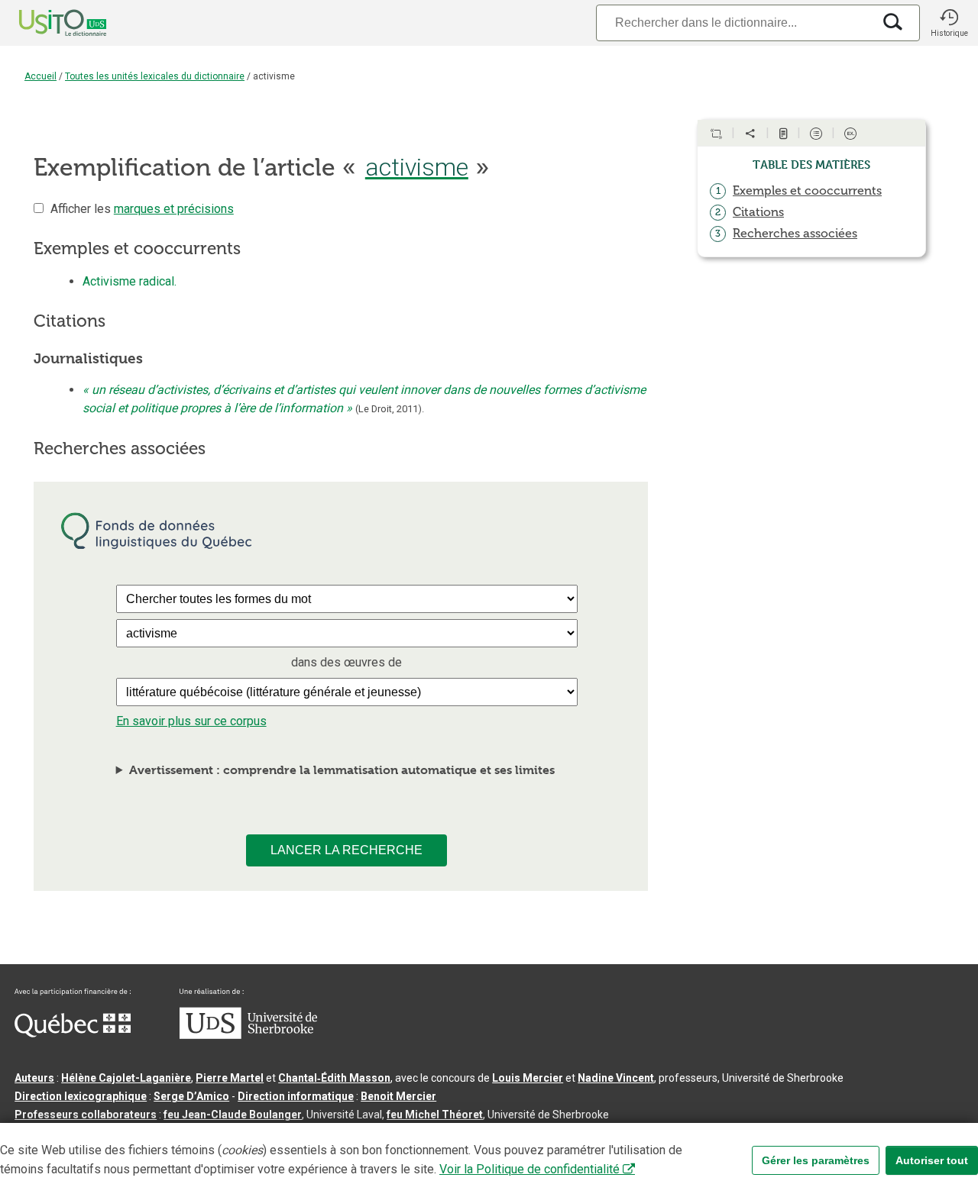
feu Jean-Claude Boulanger (233, 1114)
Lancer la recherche (346, 850)
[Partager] (750, 133)
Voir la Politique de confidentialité (529, 1169)
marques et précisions (174, 209)
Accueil (40, 76)
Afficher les (142, 209)
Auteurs (34, 1078)
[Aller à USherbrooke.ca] (248, 1035)
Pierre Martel (230, 1078)
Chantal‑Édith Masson (334, 1078)
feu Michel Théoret (435, 1114)
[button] (949, 23)
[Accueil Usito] (46, 23)
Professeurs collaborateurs (86, 1114)
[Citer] (716, 133)
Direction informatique (296, 1096)
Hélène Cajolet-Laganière (126, 1078)
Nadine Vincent (616, 1078)
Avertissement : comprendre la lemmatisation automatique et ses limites (342, 770)
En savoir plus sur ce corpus (191, 721)
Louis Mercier (527, 1078)
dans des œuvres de (346, 662)
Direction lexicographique (81, 1096)
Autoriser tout (931, 1160)
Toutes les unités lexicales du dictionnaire (154, 76)
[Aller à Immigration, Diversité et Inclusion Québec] (73, 1034)
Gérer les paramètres (816, 1160)
